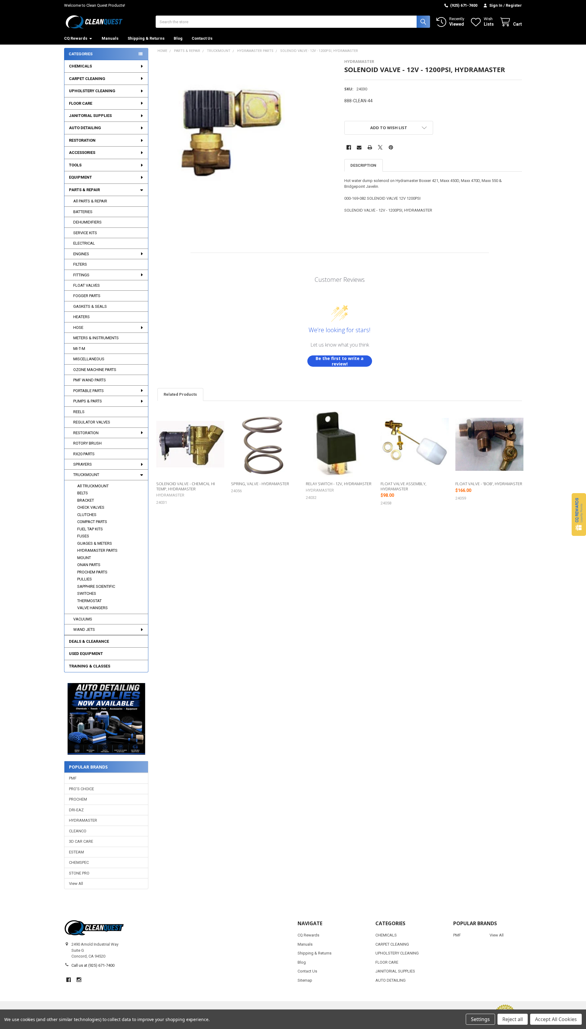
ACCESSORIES (82, 152)
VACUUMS (82, 619)
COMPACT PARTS (92, 521)
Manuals (110, 38)
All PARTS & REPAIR (90, 201)
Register (514, 5)
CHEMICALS (80, 66)
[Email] (359, 147)
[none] (227, 128)
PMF (73, 778)
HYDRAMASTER (83, 820)
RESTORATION (82, 140)
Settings (480, 1019)
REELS (79, 411)
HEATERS (81, 317)
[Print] (369, 147)
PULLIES (84, 579)
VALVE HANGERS (92, 607)
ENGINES (81, 254)
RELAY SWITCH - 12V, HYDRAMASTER (338, 483)
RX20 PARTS (84, 454)
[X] (380, 147)
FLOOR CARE (80, 103)
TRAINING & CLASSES (89, 666)
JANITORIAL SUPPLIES (90, 115)
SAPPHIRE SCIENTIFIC (96, 586)
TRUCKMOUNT (86, 474)
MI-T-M (79, 348)
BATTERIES (82, 211)
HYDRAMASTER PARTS (97, 550)
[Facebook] (348, 147)
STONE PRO (79, 873)
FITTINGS (81, 275)
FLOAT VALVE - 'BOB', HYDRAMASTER (488, 483)
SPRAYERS (82, 464)
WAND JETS (84, 629)
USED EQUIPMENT (86, 653)
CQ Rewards (75, 38)
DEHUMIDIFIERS (87, 222)
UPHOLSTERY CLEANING (92, 91)
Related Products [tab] (180, 394)
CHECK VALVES (90, 507)
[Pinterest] (390, 147)
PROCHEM (78, 799)
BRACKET (85, 500)
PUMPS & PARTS (87, 401)
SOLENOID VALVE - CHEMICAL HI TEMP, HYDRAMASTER (185, 486)
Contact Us (202, 38)
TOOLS (75, 165)
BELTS (82, 493)
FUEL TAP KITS (90, 529)
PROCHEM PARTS (92, 572)
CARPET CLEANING (87, 78)
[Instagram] (78, 979)
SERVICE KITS (85, 233)
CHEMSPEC (79, 862)
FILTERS (80, 264)
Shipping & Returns (146, 38)
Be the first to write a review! (340, 361)
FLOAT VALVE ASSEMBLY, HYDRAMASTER (403, 486)
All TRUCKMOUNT (93, 486)
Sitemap (305, 980)
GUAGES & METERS (94, 543)
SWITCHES (86, 593)
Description (363, 165)
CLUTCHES (86, 514)
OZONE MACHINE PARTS (94, 369)
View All (76, 883)
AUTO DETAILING (85, 127)
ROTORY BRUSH (87, 443)
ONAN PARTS (88, 564)
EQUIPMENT (80, 177)
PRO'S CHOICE (81, 789)
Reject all (512, 1019)
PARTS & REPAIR (84, 189)
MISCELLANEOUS (88, 359)
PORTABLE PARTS (88, 390)
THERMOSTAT (89, 600)
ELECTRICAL (84, 243)
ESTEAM (76, 852)
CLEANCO (77, 831)
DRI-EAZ (76, 810)
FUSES (83, 536)
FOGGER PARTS (86, 295)
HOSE (78, 327)
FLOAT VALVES (86, 285)
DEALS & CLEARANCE (89, 641)
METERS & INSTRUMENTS (96, 338)
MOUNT (84, 557)
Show (579, 514)
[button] (106, 719)
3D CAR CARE (81, 841)
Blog (178, 38)
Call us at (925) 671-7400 (92, 965)
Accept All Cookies (556, 1019)
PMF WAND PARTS (89, 380)
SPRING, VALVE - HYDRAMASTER (260, 483)
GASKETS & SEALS (90, 306)
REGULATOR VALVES (91, 422)
